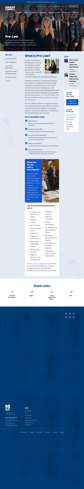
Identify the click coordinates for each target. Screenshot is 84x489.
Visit (33, 6)
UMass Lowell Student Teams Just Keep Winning (73, 63)
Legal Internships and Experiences (11, 72)
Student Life (66, 12)
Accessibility (55, 432)
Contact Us (32, 432)
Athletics (76, 12)
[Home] (10, 8)
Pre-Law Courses (10, 77)
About (26, 12)
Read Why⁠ (53, 2)
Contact (7, 81)
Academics (34, 12)
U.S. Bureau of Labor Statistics (40, 263)
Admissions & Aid (54, 12)
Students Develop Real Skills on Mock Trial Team (74, 77)
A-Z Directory (38, 6)
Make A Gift (64, 6)
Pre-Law (12, 32)
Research (43, 12)
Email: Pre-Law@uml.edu (72, 102)
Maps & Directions (24, 432)
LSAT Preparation (11, 62)
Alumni (45, 6)
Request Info (57, 6)
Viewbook (19, 12)
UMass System (39, 432)
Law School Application (9, 67)
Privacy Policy (47, 432)
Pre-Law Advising (11, 58)
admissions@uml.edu (12, 425)
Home (6, 32)
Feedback (62, 432)
